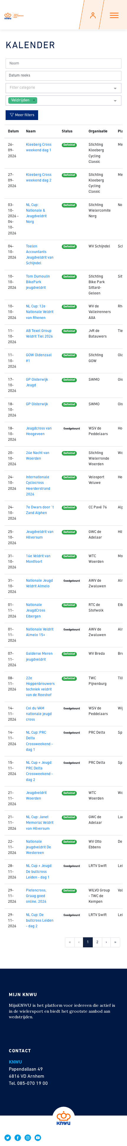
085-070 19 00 (32, 1083)
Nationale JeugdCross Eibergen (35, 610)
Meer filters (24, 115)
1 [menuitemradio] (88, 942)
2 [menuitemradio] (97, 942)
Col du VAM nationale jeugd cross (39, 714)
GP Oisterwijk (37, 404)
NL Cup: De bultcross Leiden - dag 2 (39, 920)
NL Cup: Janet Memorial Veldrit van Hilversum (39, 822)
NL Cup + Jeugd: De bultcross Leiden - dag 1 (39, 871)
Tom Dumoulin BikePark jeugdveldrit (38, 282)
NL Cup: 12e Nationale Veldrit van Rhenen (39, 312)
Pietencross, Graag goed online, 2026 (36, 896)
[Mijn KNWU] (14, 15)
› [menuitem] (106, 942)
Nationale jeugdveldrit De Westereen (38, 847)
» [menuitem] (115, 942)
